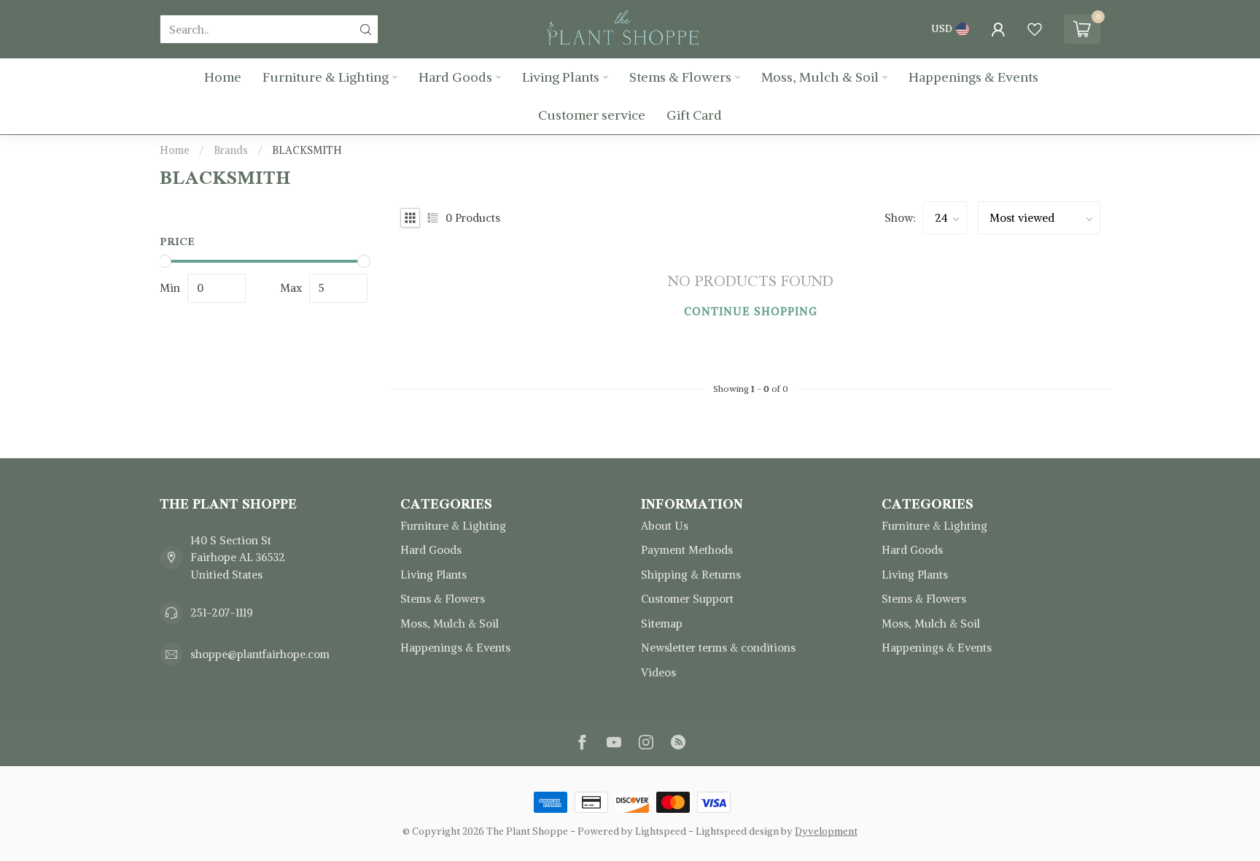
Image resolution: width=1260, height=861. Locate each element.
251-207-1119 (221, 612)
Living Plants (560, 77)
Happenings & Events (973, 77)
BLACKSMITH (307, 150)
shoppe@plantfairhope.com (260, 654)
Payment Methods (687, 550)
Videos (658, 672)
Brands (231, 150)
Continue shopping (750, 311)
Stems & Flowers (680, 77)
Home (222, 77)
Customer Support (687, 599)
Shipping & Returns (691, 575)
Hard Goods (455, 77)
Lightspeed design (737, 831)
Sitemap (661, 623)
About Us (664, 526)
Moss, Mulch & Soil (820, 77)
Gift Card (694, 115)
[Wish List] (1034, 29)
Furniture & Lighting (325, 77)
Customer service (591, 115)
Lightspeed (660, 831)
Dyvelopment (826, 831)
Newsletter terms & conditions (718, 648)
